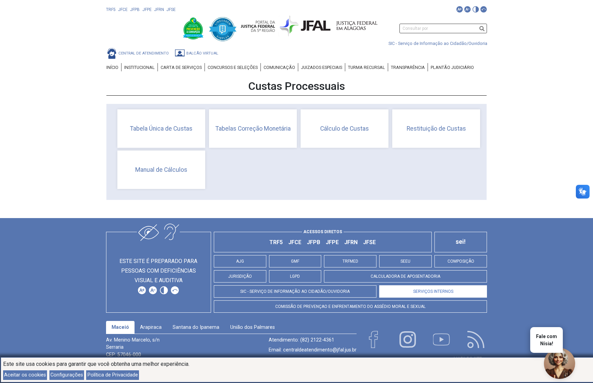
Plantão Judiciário (452, 67)
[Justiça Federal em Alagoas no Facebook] (373, 339)
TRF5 (111, 9)
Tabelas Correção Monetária (253, 128)
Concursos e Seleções (233, 67)
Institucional (139, 67)
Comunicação (279, 67)
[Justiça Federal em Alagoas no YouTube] (441, 339)
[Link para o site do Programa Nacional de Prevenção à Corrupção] (194, 28)
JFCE (123, 9)
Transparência (408, 67)
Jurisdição (240, 276)
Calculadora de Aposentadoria (405, 276)
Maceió (120, 327)
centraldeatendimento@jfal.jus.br (320, 350)
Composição (460, 261)
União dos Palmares (252, 327)
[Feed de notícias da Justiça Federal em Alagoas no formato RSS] (476, 339)
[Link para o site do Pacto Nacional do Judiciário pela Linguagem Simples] (223, 28)
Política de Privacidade (113, 375)
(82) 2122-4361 (317, 340)
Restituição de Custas (436, 128)
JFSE (171, 9)
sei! (461, 241)
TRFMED (350, 261)
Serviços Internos (433, 291)
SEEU (405, 261)
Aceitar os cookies (25, 375)
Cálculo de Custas (344, 128)
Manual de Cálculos (161, 169)
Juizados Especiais (321, 67)
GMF (295, 261)
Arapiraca (151, 327)
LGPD (295, 276)
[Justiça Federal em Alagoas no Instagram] (407, 339)
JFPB (135, 9)
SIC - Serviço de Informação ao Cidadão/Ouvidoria (437, 43)
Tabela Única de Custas (161, 128)
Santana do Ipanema (196, 327)
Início (112, 67)
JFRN (159, 9)
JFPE (147, 9)
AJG (240, 261)
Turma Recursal (366, 67)
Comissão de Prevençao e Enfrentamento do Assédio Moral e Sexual (350, 306)
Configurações (66, 375)
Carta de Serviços (181, 67)
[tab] (120, 327)
